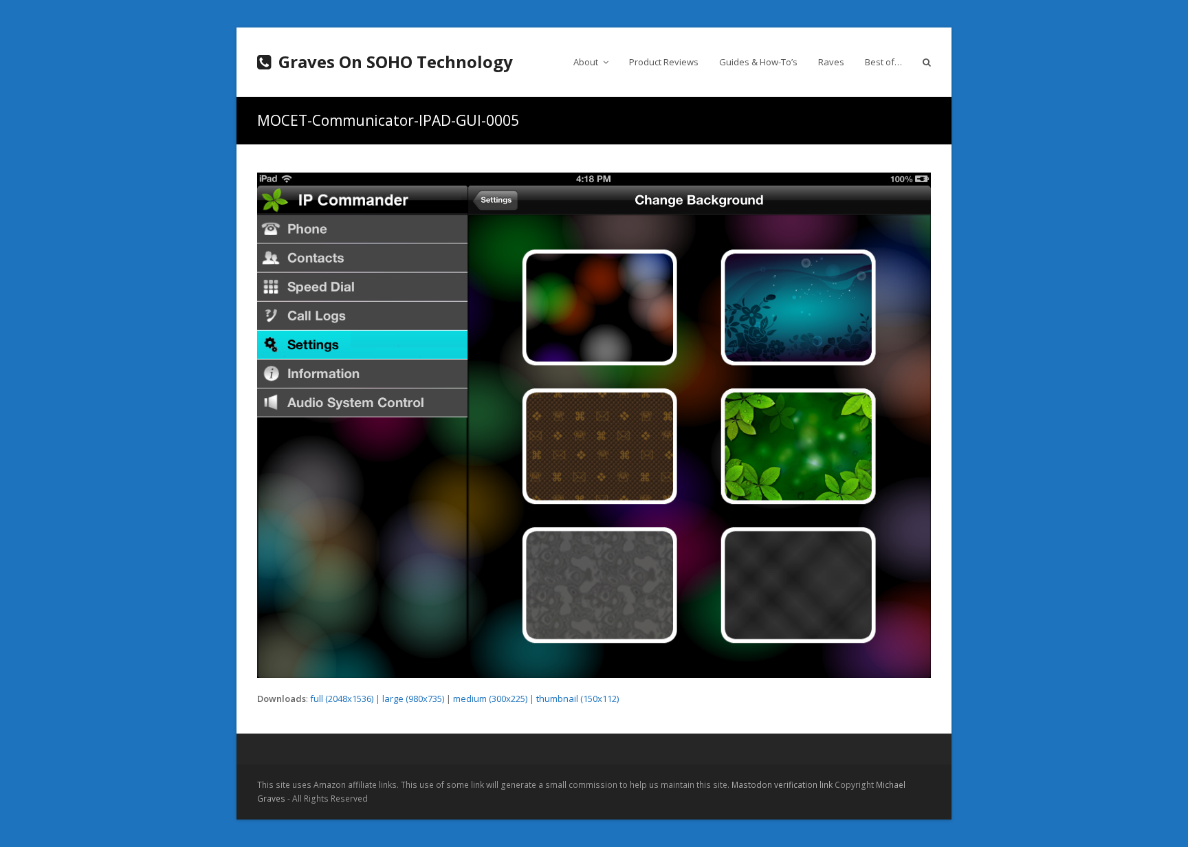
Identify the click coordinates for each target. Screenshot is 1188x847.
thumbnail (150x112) (577, 698)
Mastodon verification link (782, 785)
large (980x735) (413, 698)
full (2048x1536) (341, 698)
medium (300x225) (490, 698)
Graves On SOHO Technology (395, 61)
